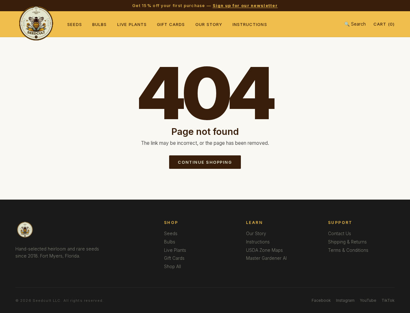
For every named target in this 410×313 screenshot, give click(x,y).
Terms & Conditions (348, 250)
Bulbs (99, 24)
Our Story (208, 24)
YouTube (368, 300)
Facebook (321, 300)
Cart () (384, 24)
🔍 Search (355, 24)
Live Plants (132, 24)
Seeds (74, 24)
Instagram (345, 300)
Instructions (250, 24)
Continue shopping (205, 162)
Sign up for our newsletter (245, 5)
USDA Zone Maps (264, 250)
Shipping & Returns (347, 241)
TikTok (388, 300)
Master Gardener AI (266, 258)
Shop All (172, 266)
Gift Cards (171, 24)
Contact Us (339, 233)
